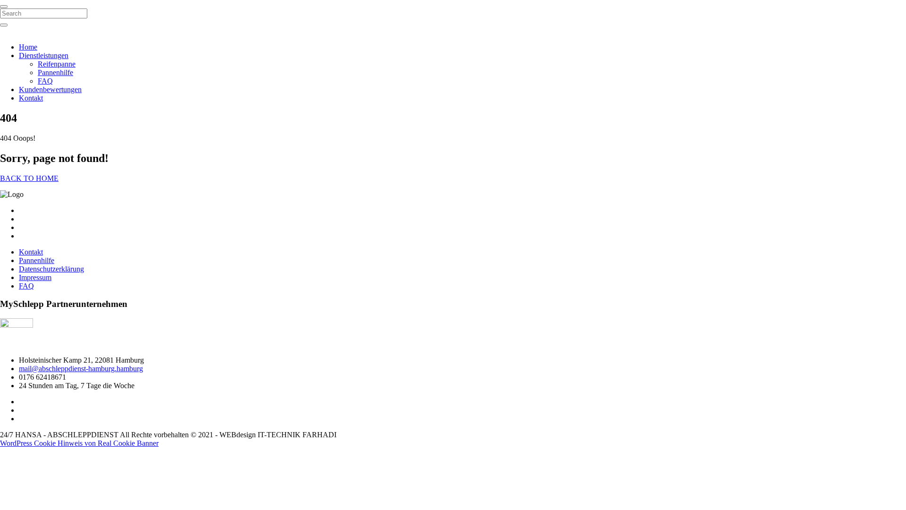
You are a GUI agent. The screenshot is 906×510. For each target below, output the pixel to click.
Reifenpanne (57, 64)
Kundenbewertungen (50, 89)
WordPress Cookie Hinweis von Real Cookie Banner (79, 443)
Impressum (35, 277)
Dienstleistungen (43, 55)
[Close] (4, 6)
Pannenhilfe (55, 72)
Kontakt (31, 98)
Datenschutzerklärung (51, 269)
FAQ (45, 81)
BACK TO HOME (29, 178)
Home (28, 47)
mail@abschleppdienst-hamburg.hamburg (81, 369)
